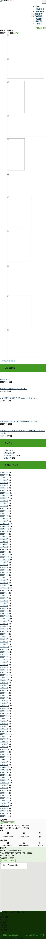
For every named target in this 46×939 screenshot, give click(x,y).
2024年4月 (4, 544)
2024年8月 (4, 534)
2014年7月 (4, 772)
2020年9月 (4, 654)
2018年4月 (4, 723)
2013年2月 (4, 798)
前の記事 (5, 361)
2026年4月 (4, 482)
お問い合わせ (41, 28)
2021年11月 (4, 618)
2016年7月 (4, 752)
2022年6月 (4, 600)
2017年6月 (4, 744)
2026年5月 (4, 480)
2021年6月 (4, 631)
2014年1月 (4, 777)
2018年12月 (4, 705)
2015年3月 (4, 762)
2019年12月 (4, 675)
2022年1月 (4, 613)
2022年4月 (4, 605)
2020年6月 (4, 662)
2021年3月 (4, 639)
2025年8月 (4, 503)
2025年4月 (4, 513)
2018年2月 (4, 729)
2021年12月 (4, 616)
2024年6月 (4, 539)
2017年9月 (4, 736)
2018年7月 (4, 716)
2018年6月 (4, 718)
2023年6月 (4, 570)
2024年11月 (4, 526)
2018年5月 (4, 721)
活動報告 (16, 33)
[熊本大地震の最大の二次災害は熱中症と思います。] (23, 410)
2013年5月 (4, 790)
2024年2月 (4, 549)
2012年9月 (4, 808)
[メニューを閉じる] (44, 2)
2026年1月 (4, 490)
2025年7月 (4, 505)
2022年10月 (4, 590)
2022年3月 (4, 608)
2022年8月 (4, 595)
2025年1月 (4, 521)
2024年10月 (4, 529)
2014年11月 (4, 767)
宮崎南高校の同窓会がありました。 (13, 388)
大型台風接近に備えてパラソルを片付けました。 (19, 398)
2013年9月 (4, 785)
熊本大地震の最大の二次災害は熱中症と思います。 (19, 421)
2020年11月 (4, 649)
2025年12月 (4, 493)
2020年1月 (4, 672)
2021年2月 (4, 641)
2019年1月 (4, 703)
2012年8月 (4, 811)
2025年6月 (4, 508)
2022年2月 (4, 611)
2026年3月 (4, 485)
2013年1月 (4, 800)
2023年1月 (4, 582)
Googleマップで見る (8, 860)
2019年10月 (4, 680)
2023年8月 (4, 564)
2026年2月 (4, 488)
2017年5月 (4, 746)
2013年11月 (4, 780)
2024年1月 (4, 552)
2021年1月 (4, 644)
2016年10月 (4, 749)
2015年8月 (4, 759)
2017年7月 (4, 741)
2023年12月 (4, 554)
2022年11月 (4, 588)
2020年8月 (4, 657)
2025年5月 (4, 511)
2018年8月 (4, 713)
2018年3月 (4, 726)
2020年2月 (4, 670)
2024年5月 (4, 541)
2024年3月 (4, 546)
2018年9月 (4, 711)
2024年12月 (4, 523)
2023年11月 (4, 557)
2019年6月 (4, 690)
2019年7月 (4, 687)
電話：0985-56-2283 (7, 823)
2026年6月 (4, 477)
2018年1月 (4, 731)
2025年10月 (4, 498)
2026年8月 (4, 472)
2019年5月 (4, 693)
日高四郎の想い (10, 455)
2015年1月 (4, 764)
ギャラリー (8, 453)
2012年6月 (4, 816)
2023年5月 (4, 572)
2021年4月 (4, 636)
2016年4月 (4, 757)
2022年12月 (4, 585)
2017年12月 (4, 734)
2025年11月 (4, 495)
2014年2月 (4, 775)
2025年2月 (4, 518)
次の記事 (12, 361)
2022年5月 (4, 603)
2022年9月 (4, 593)
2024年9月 (4, 531)
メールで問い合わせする (35, 935)
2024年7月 (4, 536)
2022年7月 (4, 598)
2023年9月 (4, 562)
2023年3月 (4, 577)
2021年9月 (4, 623)
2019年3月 (4, 698)
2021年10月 (4, 621)
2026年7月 (4, 475)
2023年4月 (4, 575)
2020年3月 (4, 667)
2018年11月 (4, 708)
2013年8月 (4, 787)
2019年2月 (4, 700)
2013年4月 (4, 793)
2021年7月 (4, 629)
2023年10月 (4, 559)
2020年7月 (4, 659)
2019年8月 (4, 685)
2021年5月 (4, 634)
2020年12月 (4, 646)
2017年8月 (4, 739)
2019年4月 (4, 695)
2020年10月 (4, 652)
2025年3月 (4, 516)
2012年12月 (4, 803)
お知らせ (7, 450)
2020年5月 (4, 664)
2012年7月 (4, 813)
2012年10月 (4, 805)
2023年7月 (4, 567)
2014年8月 (4, 770)
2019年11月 (4, 677)
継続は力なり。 (6, 379)
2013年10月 (4, 782)
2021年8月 (4, 626)
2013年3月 (4, 795)
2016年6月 (4, 754)
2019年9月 (4, 682)
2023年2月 (4, 580)
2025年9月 (4, 500)
